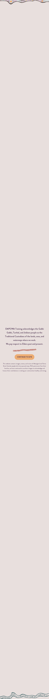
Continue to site (24, 357)
